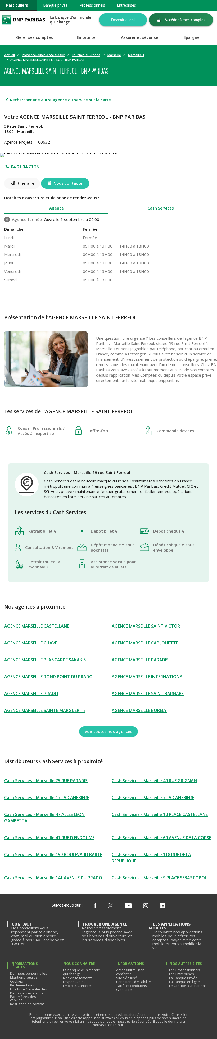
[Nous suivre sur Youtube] (128, 906)
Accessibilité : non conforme (130, 971)
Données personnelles (28, 973)
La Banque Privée (183, 977)
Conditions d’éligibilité (133, 981)
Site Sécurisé (126, 977)
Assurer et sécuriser (140, 37)
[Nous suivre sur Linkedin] (162, 906)
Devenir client (123, 19)
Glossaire (124, 989)
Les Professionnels (184, 969)
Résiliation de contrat (27, 1004)
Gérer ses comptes (34, 37)
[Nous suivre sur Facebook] (95, 906)
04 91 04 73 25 (25, 167)
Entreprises (126, 5)
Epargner (192, 37)
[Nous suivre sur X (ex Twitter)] (110, 906)
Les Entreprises (181, 973)
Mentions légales (24, 977)
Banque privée (55, 5)
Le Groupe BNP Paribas (188, 985)
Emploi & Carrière (77, 985)
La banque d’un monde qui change (81, 971)
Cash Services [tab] (161, 208)
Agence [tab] (56, 208)
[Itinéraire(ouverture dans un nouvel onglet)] (108, 154)
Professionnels (92, 5)
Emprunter (87, 37)
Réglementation (22, 985)
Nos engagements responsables (77, 979)
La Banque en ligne (184, 981)
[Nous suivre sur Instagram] (145, 906)
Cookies (16, 981)
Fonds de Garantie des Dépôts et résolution (28, 991)
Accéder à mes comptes (185, 19)
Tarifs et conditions (131, 985)
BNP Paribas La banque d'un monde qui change (23, 20)
